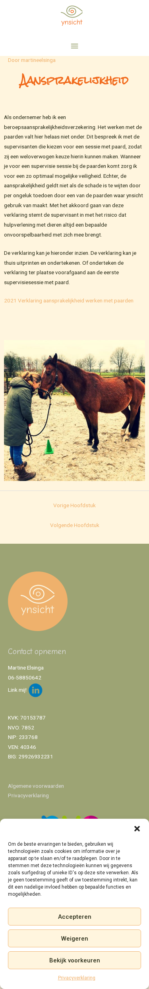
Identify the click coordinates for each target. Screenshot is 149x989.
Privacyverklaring (76, 978)
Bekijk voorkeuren (74, 960)
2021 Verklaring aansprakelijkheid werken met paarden (69, 300)
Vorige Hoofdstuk (74, 505)
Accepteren (74, 916)
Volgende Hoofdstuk (74, 525)
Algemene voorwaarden (36, 786)
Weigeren (74, 938)
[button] (137, 829)
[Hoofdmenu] (74, 46)
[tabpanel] (74, 277)
